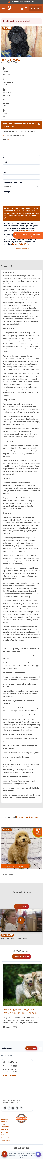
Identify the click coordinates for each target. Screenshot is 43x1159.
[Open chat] (38, 1154)
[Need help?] (4, 1154)
